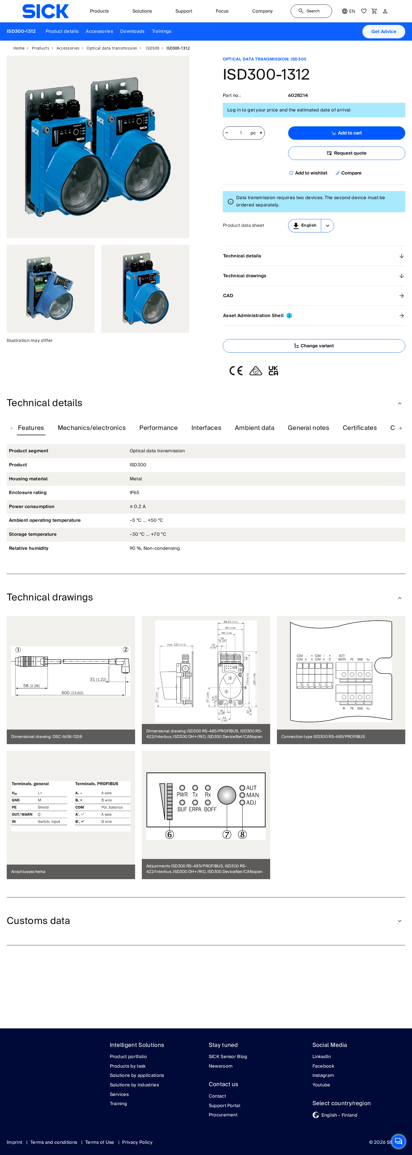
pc (253, 133)
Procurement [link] (223, 1115)
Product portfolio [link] (128, 1057)
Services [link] (119, 1094)
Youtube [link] (321, 1085)
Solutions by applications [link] (137, 1075)
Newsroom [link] (221, 1066)
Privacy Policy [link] (137, 1142)
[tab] (31, 428)
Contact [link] (217, 1096)
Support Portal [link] (224, 1106)
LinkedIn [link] (322, 1057)
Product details (62, 31)
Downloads (132, 31)
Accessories (99, 31)
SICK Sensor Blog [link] (228, 1057)
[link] (45, 11)
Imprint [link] (15, 1142)
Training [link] (118, 1104)
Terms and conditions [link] (54, 1142)
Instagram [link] (323, 1075)
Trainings (162, 31)
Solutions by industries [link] (134, 1085)
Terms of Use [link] (100, 1142)
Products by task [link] (128, 1066)
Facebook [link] (323, 1066)
